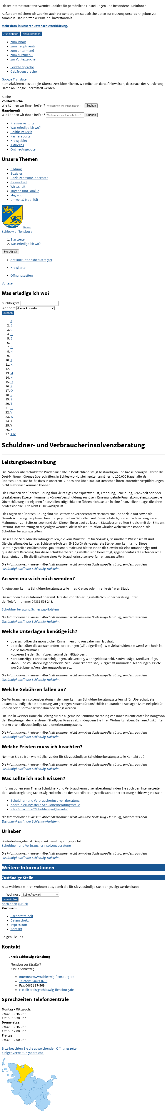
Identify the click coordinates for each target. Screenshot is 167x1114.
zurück (23, 904)
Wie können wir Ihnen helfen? (23, 105)
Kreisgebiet (18, 140)
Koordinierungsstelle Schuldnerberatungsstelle (45, 805)
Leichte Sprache (22, 67)
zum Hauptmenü (22, 46)
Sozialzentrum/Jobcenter (29, 178)
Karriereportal (20, 136)
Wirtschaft (17, 186)
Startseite (17, 239)
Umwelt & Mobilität (24, 199)
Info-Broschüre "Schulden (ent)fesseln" (39, 809)
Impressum (18, 924)
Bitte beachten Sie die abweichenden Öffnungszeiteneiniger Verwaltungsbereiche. (40, 1050)
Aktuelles (17, 145)
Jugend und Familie (24, 191)
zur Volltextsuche (22, 59)
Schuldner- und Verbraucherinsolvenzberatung (45, 800)
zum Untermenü (22, 50)
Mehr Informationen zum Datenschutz (29, 92)
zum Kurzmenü (21, 55)
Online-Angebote (22, 149)
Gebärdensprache (23, 71)
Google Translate (14, 79)
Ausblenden (10, 33)
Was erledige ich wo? (25, 127)
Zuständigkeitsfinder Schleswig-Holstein (30, 568)
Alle (13, 434)
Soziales (16, 173)
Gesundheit (18, 182)
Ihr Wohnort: (11, 894)
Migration (17, 195)
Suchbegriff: (11, 303)
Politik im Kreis (21, 132)
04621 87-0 (33, 981)
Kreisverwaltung (22, 123)
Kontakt (16, 929)
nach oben (9, 904)
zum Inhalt (18, 42)
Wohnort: (9, 308)
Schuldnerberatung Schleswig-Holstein (30, 609)
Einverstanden (31, 33)
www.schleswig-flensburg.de (46, 976)
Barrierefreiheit (21, 916)
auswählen (10, 899)
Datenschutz (19, 920)
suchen (8, 312)
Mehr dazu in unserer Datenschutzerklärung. (35, 25)
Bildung (16, 169)
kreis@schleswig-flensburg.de (46, 989)
